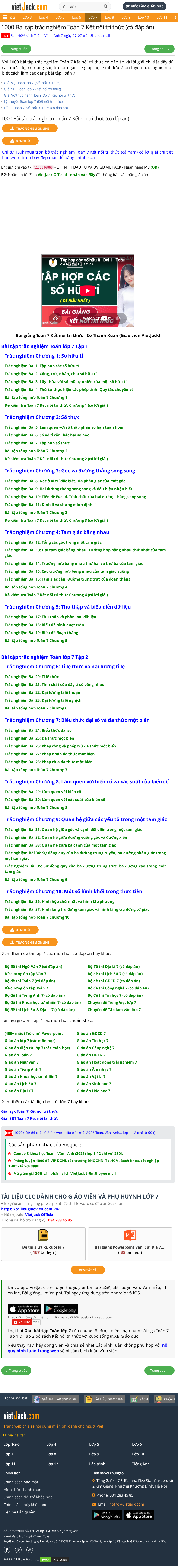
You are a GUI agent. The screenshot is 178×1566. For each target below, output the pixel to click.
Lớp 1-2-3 (11, 1444)
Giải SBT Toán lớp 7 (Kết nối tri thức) (32, 89)
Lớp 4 (43, 17)
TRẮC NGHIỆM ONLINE (32, 128)
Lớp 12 (52, 1463)
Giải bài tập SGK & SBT (60, 1399)
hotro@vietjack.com (126, 1504)
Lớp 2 (10, 17)
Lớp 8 (109, 17)
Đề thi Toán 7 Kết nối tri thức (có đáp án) (36, 107)
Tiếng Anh (141, 1463)
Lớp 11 (162, 17)
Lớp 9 (125, 17)
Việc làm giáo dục (147, 6)
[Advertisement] (88, 218)
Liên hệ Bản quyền (19, 1512)
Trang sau (158, 49)
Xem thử (23, 141)
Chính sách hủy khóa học (25, 1504)
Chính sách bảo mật (20, 1481)
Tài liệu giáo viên (109, 1399)
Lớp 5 (60, 17)
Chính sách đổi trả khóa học (27, 1497)
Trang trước (17, 49)
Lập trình (97, 1463)
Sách (144, 1399)
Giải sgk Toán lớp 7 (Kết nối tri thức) (32, 82)
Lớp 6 (76, 17)
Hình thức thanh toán (22, 1489)
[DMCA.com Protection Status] (57, 1559)
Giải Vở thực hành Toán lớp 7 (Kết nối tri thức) (40, 95)
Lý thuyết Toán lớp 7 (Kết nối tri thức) (33, 101)
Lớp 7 (93, 17)
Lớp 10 (143, 17)
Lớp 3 (27, 17)
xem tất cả (88, 1270)
